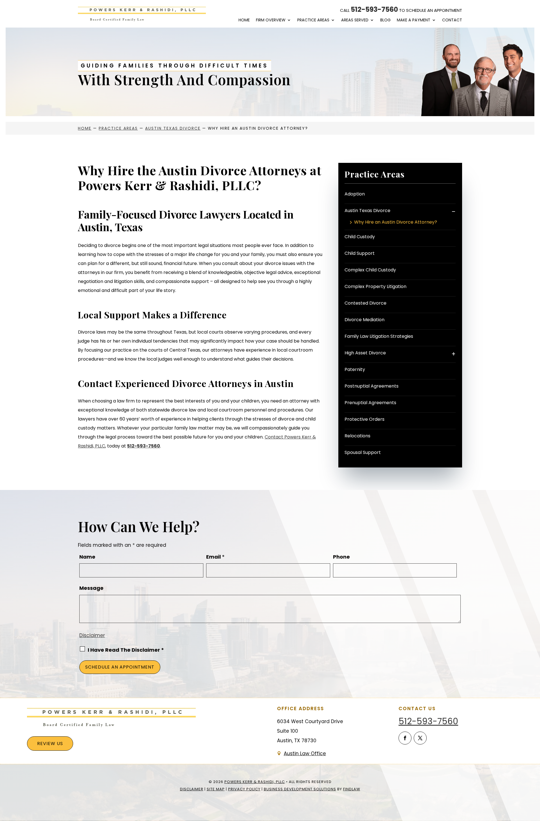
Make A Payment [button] (413, 20)
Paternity (355, 369)
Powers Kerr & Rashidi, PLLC (254, 781)
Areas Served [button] (354, 20)
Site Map (216, 789)
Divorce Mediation (364, 319)
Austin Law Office (305, 753)
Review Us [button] (50, 743)
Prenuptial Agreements (370, 402)
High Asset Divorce (365, 353)
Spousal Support (363, 452)
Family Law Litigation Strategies (379, 336)
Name (87, 556)
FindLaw (351, 789)
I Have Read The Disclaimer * (126, 649)
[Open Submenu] (453, 211)
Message (91, 587)
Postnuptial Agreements (372, 386)
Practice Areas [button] (313, 20)
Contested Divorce (365, 303)
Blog (385, 20)
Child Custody (360, 236)
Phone (341, 556)
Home (244, 20)
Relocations (357, 436)
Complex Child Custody (370, 270)
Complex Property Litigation (375, 286)
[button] (534, 780)
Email (215, 556)
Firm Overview (270, 20)
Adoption (355, 194)
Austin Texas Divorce (367, 210)
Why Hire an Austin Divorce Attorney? (395, 222)
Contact (452, 20)
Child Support (360, 253)
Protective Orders (364, 419)
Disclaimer (92, 635)
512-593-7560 (374, 9)
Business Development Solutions (300, 789)
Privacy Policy (244, 789)
